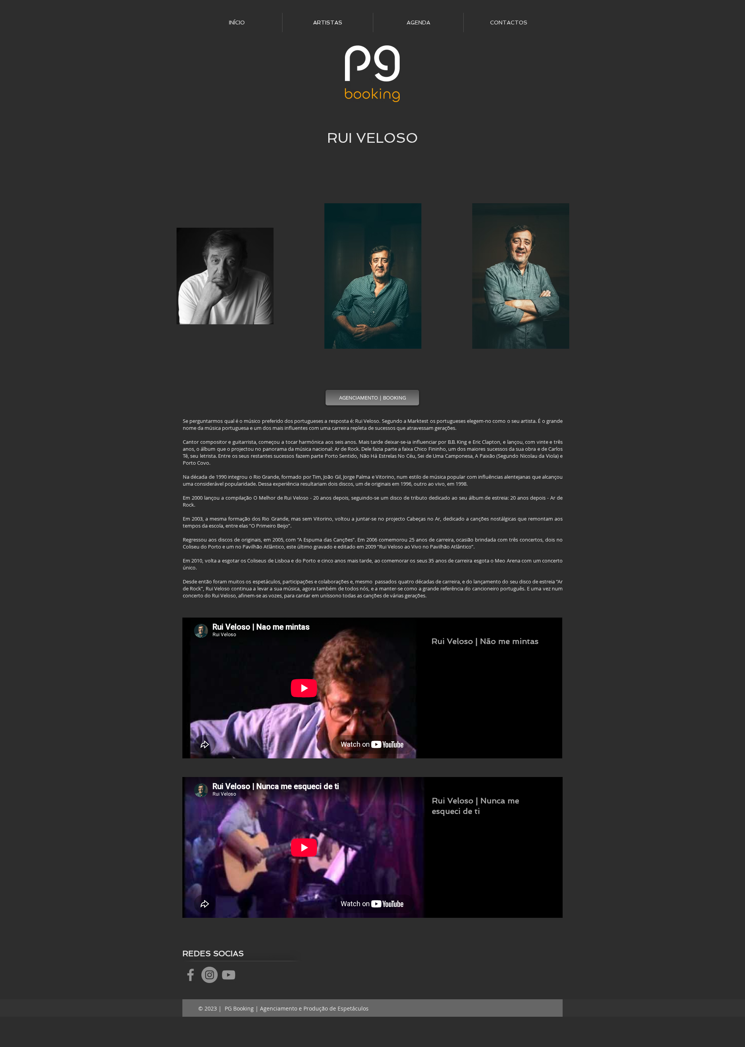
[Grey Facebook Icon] (190, 975)
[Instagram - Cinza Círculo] (209, 975)
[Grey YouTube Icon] (228, 975)
